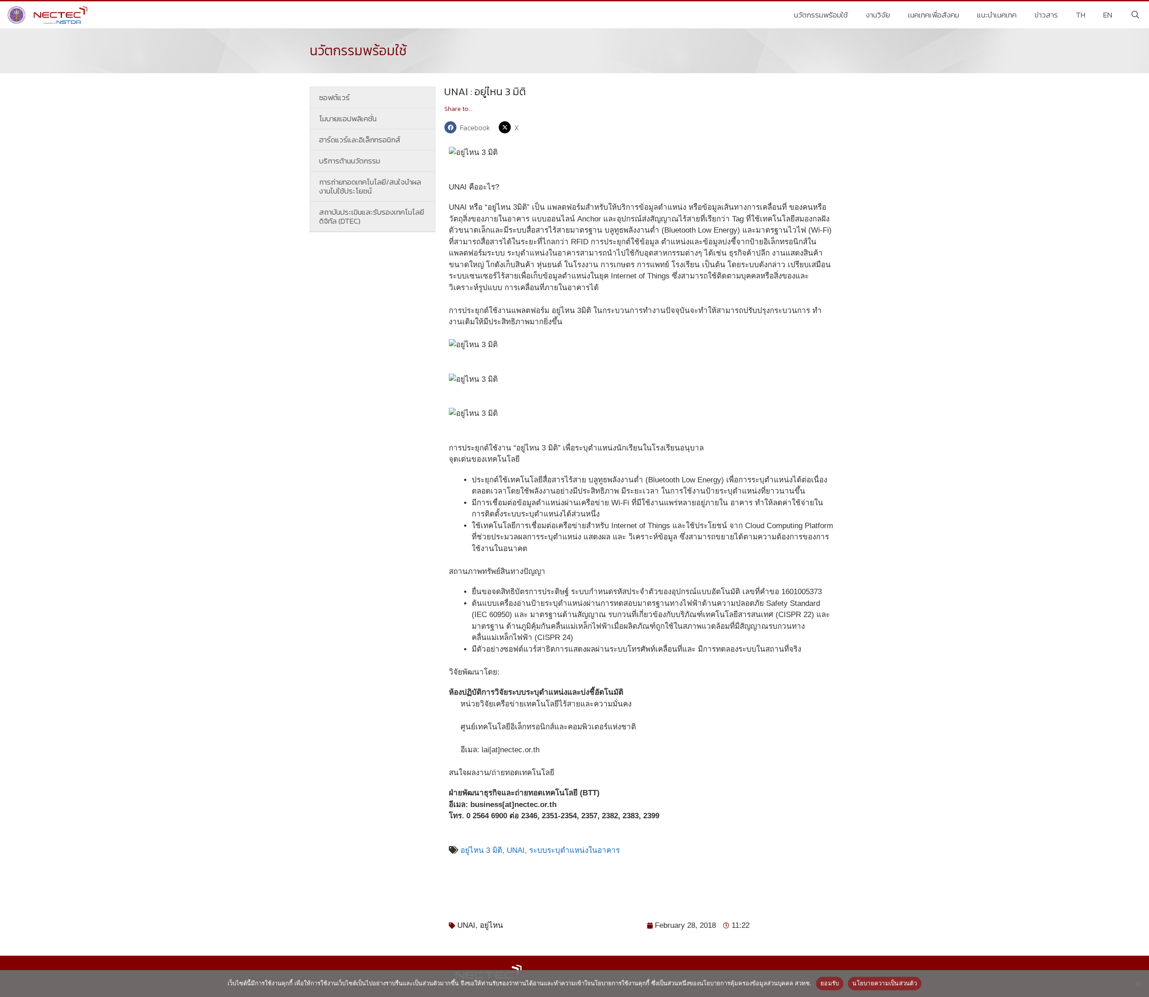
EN (1107, 15)
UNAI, (518, 850)
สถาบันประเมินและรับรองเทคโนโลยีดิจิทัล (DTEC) (371, 216)
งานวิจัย (878, 15)
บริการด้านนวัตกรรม (349, 161)
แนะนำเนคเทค (997, 15)
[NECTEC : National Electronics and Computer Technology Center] (48, 14)
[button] (469, 127)
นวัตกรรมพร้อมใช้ (821, 15)
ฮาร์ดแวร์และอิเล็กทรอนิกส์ (359, 140)
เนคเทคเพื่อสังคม (933, 15)
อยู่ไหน (491, 925)
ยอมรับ (829, 983)
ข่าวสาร (1046, 15)
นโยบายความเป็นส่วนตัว (884, 983)
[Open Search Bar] (1135, 14)
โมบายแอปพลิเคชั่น (348, 118)
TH (1080, 15)
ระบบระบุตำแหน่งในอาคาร (574, 850)
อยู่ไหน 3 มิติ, (482, 850)
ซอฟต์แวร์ (334, 97)
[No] (1137, 983)
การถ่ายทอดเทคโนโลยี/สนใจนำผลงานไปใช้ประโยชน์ (370, 186)
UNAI (466, 925)
